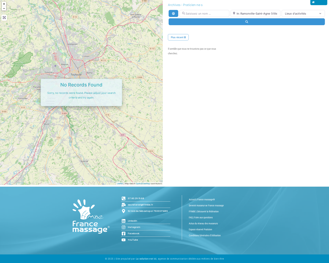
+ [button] (4, 4)
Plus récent (177, 37)
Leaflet (120, 183)
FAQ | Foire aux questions (201, 217)
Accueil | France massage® (202, 199)
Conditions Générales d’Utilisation (205, 235)
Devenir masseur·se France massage (206, 205)
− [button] (4, 8)
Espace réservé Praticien (200, 229)
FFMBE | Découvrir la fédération (204, 211)
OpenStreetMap (143, 183)
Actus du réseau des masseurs (203, 223)
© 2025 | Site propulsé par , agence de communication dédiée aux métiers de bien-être (164, 258)
